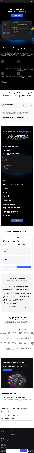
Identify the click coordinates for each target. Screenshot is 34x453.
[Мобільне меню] (32, 1)
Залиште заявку (10, 266)
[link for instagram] (30, 451)
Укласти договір (24, 266)
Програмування (13, 431)
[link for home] (2, 1)
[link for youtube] (32, 451)
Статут (2, 431)
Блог (20, 434)
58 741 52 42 (3, 441)
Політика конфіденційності (10, 451)
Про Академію (22, 431)
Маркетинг (12, 434)
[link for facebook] (28, 451)
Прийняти (23, 450)
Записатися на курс (17, 15)
